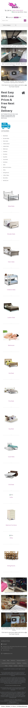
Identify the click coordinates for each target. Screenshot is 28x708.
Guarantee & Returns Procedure (8, 663)
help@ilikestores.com (7, 653)
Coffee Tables (6, 175)
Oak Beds (5, 151)
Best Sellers (5, 178)
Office (4, 170)
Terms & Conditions (21, 660)
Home (4, 660)
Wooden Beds (6, 138)
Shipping (19, 663)
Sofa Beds (5, 162)
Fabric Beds (5, 141)
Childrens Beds (6, 143)
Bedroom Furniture (7, 167)
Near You (21, 665)
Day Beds (5, 157)
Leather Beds (6, 146)
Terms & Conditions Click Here (15, 685)
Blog (8, 660)
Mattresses (5, 149)
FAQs (6, 665)
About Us (13, 660)
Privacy (10, 665)
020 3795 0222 (17, 10)
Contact (15, 665)
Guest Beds (5, 159)
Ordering (24, 663)
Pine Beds (5, 154)
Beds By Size (5, 180)
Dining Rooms (6, 172)
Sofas (4, 164)
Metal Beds (5, 135)
